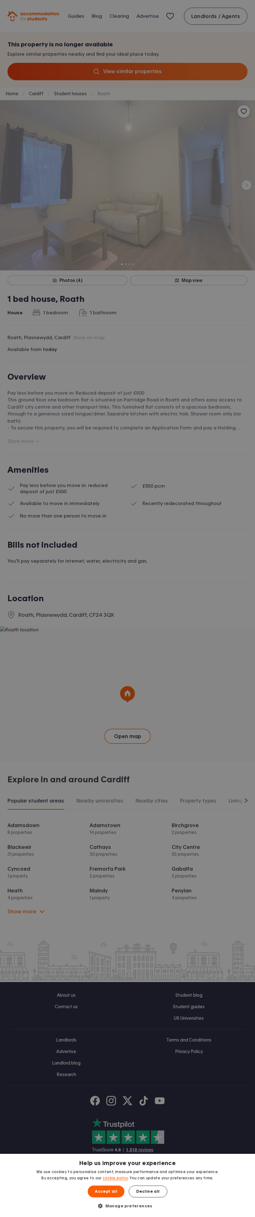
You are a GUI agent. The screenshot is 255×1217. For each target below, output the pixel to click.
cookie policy (115, 1178)
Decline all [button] (148, 1191)
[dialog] (127, 1185)
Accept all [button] (106, 1191)
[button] (127, 1206)
